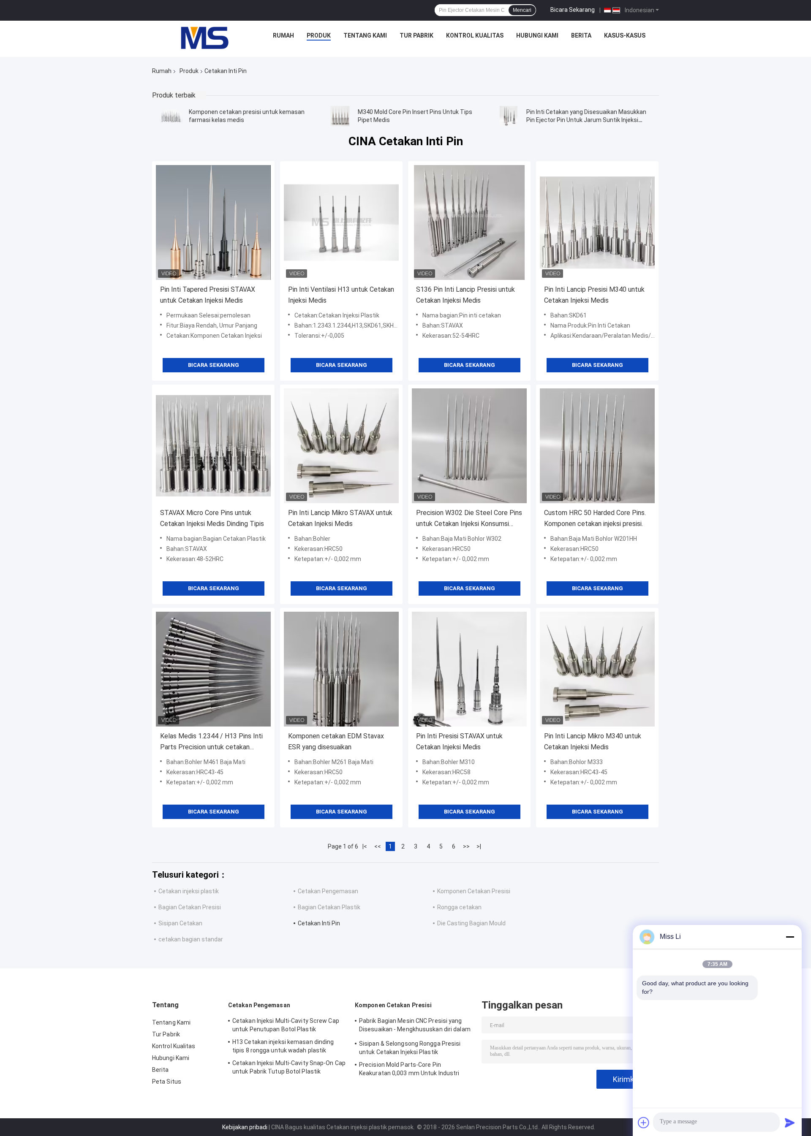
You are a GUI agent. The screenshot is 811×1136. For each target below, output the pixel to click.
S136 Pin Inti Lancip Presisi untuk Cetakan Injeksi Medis (465, 294)
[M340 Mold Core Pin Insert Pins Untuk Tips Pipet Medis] (340, 116)
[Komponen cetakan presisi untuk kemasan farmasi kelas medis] (171, 116)
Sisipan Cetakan (180, 923)
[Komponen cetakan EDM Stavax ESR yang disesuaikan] (341, 669)
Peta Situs (166, 1081)
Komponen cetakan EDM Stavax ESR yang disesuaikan (336, 741)
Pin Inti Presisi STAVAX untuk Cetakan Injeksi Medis (459, 741)
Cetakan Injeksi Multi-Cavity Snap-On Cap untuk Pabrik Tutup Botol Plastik (289, 1067)
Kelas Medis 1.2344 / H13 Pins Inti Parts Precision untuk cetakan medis (211, 742)
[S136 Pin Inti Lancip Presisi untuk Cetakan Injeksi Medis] (469, 222)
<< (377, 846)
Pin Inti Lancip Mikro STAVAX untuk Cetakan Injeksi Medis (340, 518)
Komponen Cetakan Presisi (473, 891)
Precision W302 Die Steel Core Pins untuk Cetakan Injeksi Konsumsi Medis (469, 519)
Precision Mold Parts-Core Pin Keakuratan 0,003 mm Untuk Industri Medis (409, 1070)
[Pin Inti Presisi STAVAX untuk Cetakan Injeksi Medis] (469, 669)
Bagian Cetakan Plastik (329, 907)
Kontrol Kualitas (474, 35)
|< (364, 846)
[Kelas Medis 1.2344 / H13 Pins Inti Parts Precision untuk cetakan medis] (213, 669)
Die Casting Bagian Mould (471, 923)
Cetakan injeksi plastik (188, 891)
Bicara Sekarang (572, 9)
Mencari (522, 10)
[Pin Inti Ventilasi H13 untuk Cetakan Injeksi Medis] (341, 222)
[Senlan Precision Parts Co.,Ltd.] (199, 37)
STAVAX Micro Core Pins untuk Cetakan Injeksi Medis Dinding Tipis (212, 518)
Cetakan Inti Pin (319, 923)
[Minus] (790, 937)
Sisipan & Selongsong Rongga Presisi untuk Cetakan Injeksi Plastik (410, 1047)
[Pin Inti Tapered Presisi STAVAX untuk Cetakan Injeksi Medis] (213, 222)
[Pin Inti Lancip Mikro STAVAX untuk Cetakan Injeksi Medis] (341, 445)
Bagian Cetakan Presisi (189, 907)
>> (466, 846)
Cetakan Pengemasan (328, 891)
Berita (581, 35)
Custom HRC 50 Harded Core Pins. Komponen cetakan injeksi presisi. (595, 518)
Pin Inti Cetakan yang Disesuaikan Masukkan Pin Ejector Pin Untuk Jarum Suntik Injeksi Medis (586, 119)
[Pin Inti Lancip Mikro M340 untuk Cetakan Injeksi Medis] (597, 669)
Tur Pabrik (416, 35)
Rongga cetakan (459, 907)
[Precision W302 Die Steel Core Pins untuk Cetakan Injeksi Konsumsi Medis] (469, 445)
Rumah (283, 35)
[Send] (790, 1122)
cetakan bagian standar (190, 939)
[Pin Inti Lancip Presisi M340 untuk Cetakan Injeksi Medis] (597, 222)
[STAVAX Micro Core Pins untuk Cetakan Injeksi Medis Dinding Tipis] (213, 445)
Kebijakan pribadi (244, 1127)
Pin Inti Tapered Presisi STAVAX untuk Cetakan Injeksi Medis (207, 294)
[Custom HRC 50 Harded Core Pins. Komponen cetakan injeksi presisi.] (597, 445)
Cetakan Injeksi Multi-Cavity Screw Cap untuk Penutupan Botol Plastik (285, 1025)
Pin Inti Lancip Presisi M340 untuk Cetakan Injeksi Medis (594, 294)
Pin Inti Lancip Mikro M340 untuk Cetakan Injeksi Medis (592, 741)
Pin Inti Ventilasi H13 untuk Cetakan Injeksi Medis (341, 294)
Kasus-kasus (624, 35)
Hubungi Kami (537, 35)
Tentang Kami (365, 35)
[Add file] (644, 1122)
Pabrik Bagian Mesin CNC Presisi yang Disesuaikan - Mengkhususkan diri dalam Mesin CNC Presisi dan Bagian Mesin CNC (415, 1026)
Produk (319, 35)
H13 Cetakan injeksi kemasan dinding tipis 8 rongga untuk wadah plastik (283, 1046)
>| (478, 846)
